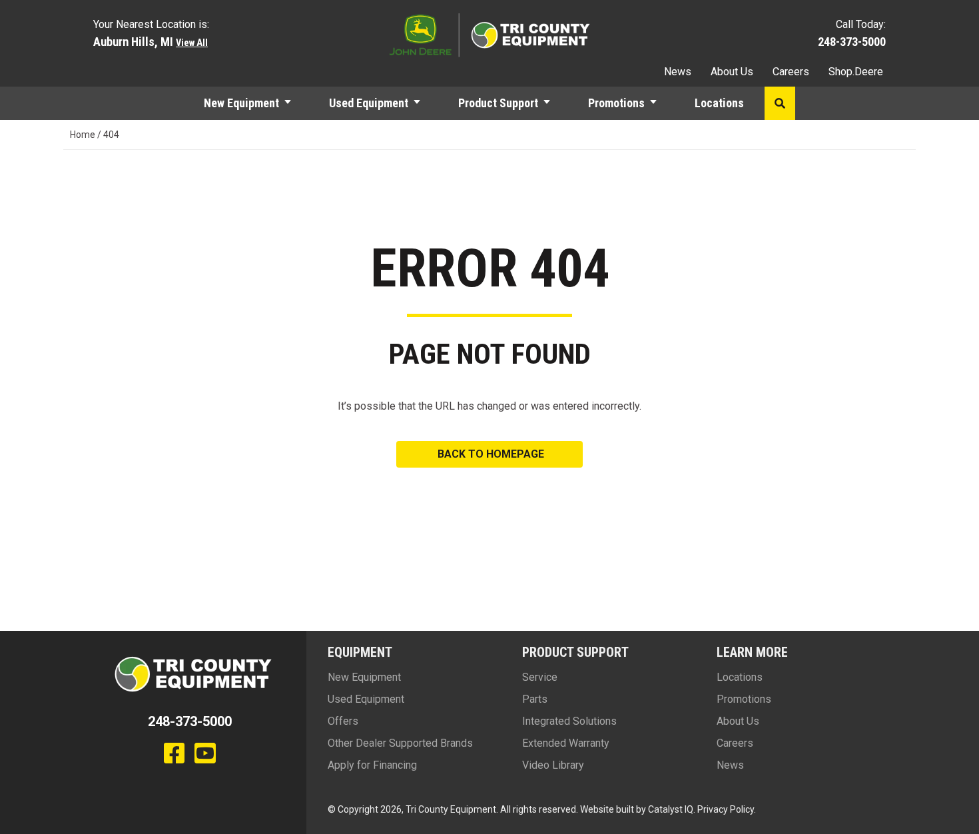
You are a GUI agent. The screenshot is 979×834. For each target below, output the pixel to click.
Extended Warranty (565, 743)
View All (192, 43)
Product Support (498, 103)
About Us (732, 71)
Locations (719, 103)
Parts (534, 699)
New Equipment (241, 103)
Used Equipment (368, 103)
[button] (293, 103)
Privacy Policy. (726, 809)
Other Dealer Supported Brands (400, 743)
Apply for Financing (372, 765)
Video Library (553, 765)
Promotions (616, 103)
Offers (343, 721)
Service (539, 677)
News (677, 71)
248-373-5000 (852, 42)
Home (82, 134)
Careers (791, 71)
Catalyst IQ (670, 809)
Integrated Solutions (569, 721)
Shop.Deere (855, 71)
